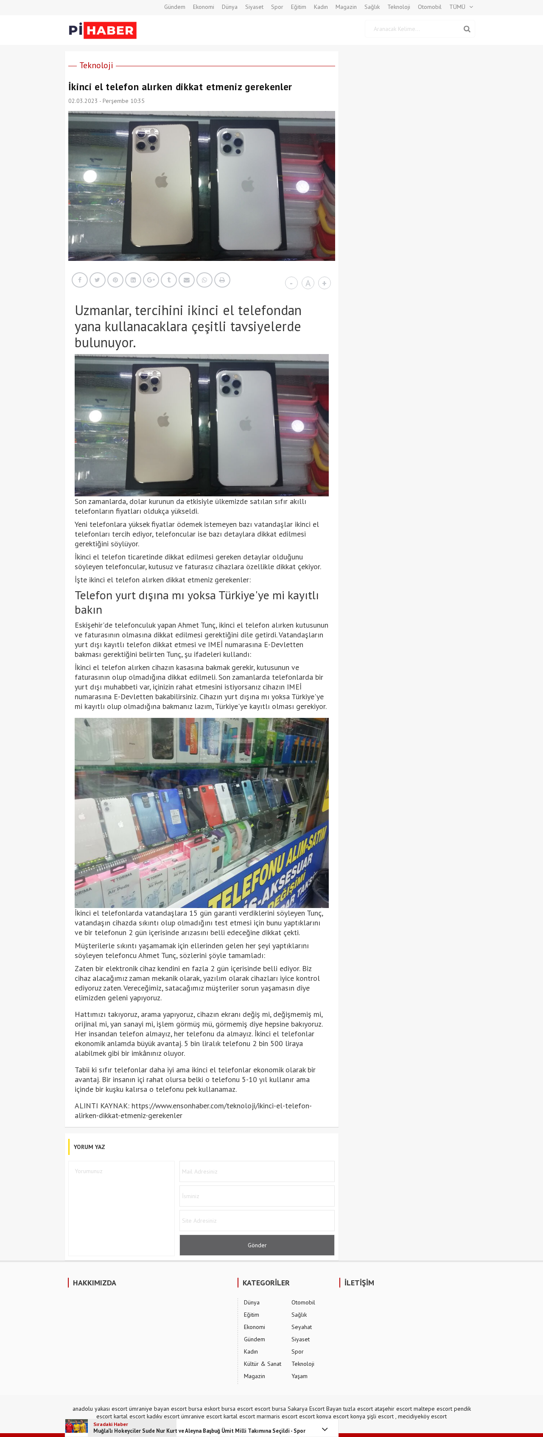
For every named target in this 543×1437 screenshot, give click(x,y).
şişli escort (380, 1416)
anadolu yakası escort (100, 1408)
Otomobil (430, 7)
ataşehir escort (393, 1408)
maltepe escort (433, 1408)
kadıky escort (163, 1416)
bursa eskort (204, 1408)
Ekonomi (203, 7)
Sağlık (372, 7)
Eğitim (298, 7)
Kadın (321, 7)
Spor (277, 7)
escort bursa (270, 1408)
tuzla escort (358, 1408)
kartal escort (129, 1416)
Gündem (174, 7)
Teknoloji (398, 7)
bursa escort (237, 1408)
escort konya (315, 1416)
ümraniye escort (201, 1416)
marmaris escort (277, 1416)
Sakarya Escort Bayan (314, 1408)
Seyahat (301, 1327)
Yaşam (299, 1376)
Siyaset (254, 7)
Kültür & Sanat (262, 1364)
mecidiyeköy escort (422, 1416)
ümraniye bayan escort (158, 1408)
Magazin (346, 7)
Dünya (230, 7)
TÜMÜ (457, 7)
